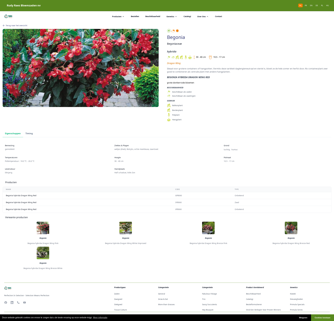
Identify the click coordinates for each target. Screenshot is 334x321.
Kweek (293, 293)
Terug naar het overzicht (16, 25)
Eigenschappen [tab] (13, 133)
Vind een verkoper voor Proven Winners (263, 310)
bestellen (135, 16)
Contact (218, 16)
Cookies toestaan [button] (322, 318)
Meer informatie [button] (100, 317)
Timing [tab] (29, 133)
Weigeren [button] (303, 318)
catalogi (187, 16)
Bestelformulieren (254, 304)
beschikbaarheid (152, 16)
